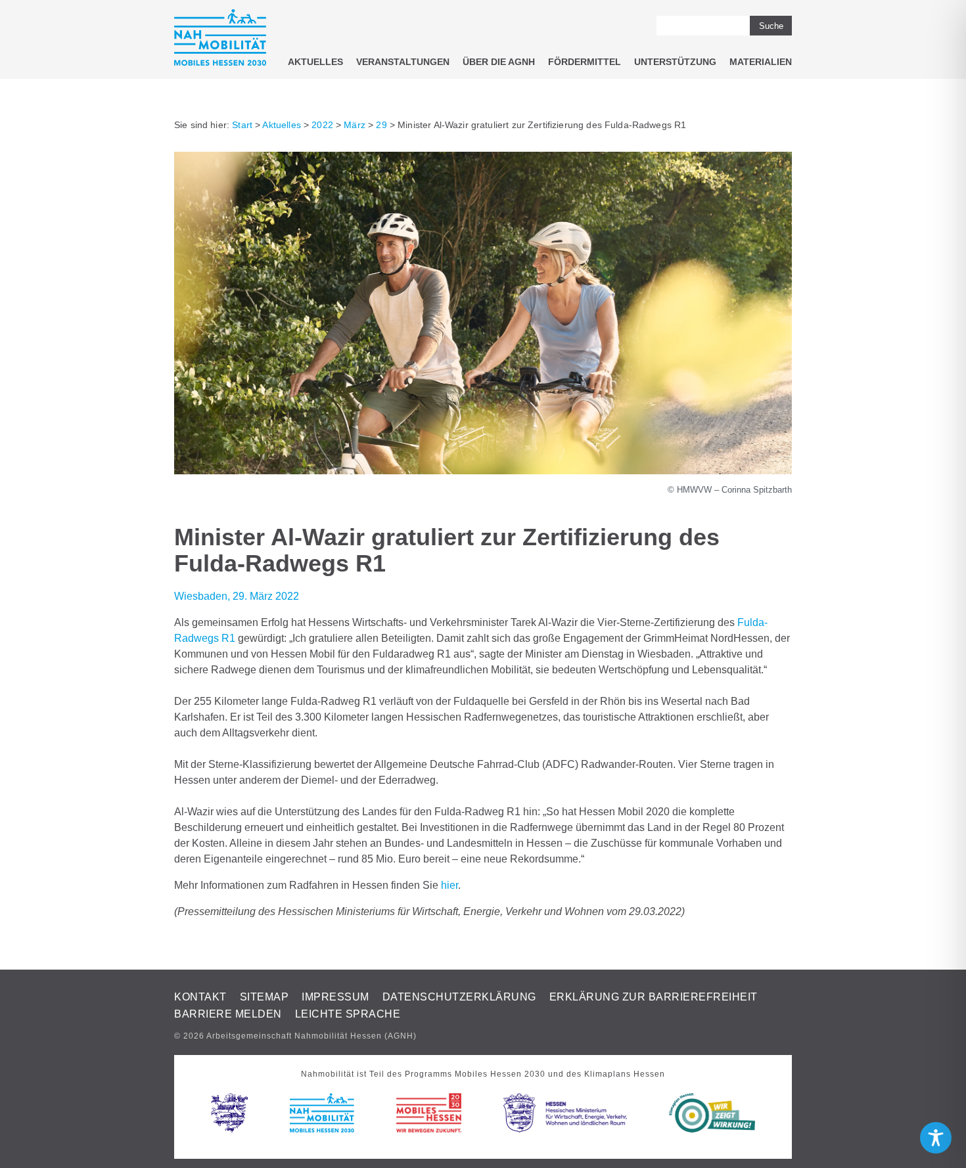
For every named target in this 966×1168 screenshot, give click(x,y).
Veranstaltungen (402, 61)
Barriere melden (228, 1014)
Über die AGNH (499, 61)
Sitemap (264, 996)
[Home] (220, 39)
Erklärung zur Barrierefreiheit (653, 996)
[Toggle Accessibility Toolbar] (936, 1138)
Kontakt (200, 996)
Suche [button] (771, 26)
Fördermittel (584, 61)
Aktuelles (315, 61)
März (354, 125)
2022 (322, 125)
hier (449, 885)
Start (242, 125)
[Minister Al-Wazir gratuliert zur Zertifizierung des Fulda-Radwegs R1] (483, 470)
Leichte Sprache (348, 1014)
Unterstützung (675, 61)
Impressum (335, 996)
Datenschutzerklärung (459, 996)
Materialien (760, 61)
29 (381, 125)
